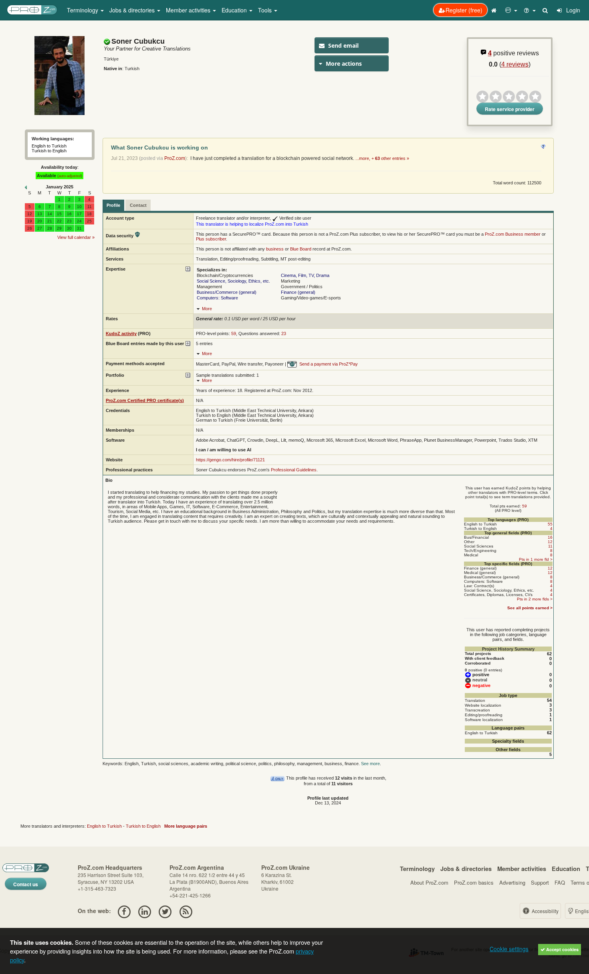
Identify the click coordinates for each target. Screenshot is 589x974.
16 (550, 537)
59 (233, 333)
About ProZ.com (429, 882)
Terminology (417, 868)
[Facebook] (124, 911)
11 (550, 546)
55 (550, 524)
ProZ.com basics (474, 882)
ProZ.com (174, 158)
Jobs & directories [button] (132, 10)
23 (283, 333)
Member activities (521, 868)
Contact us (25, 884)
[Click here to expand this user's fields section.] (188, 269)
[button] (511, 10)
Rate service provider (510, 109)
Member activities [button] (189, 10)
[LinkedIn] (144, 911)
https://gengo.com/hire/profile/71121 (230, 459)
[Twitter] (165, 911)
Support (540, 882)
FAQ (560, 882)
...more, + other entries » (382, 158)
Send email (343, 45)
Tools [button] (265, 10)
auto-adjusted (69, 176)
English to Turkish (104, 826)
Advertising (512, 882)
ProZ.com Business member (513, 234)
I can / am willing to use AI (223, 449)
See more (370, 763)
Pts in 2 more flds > (535, 599)
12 (550, 542)
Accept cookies (562, 949)
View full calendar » (76, 237)
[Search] (546, 10)
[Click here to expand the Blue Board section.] (188, 343)
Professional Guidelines (294, 469)
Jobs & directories (466, 868)
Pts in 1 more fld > (536, 559)
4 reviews (514, 64)
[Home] (495, 10)
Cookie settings (509, 949)
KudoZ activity (121, 333)
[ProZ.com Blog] (185, 911)
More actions (343, 63)
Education (566, 868)
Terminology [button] (83, 10)
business (275, 249)
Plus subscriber (211, 238)
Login (572, 10)
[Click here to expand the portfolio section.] (188, 375)
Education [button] (235, 10)
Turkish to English (143, 826)
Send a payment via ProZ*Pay (328, 364)
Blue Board (300, 249)
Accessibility (545, 910)
